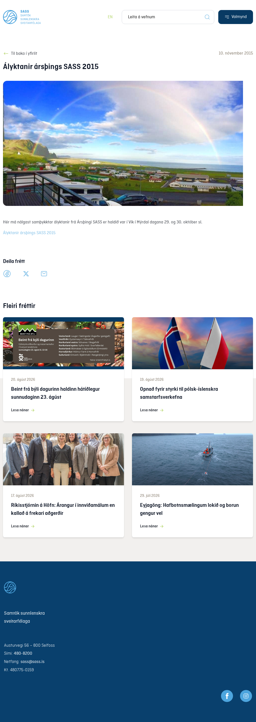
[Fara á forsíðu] (128, 587)
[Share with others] (44, 274)
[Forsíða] (22, 17)
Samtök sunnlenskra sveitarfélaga (24, 617)
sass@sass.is (32, 661)
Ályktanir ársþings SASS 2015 (29, 233)
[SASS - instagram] (246, 696)
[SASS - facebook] (227, 696)
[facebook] (7, 274)
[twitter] (26, 274)
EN (110, 17)
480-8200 (23, 653)
